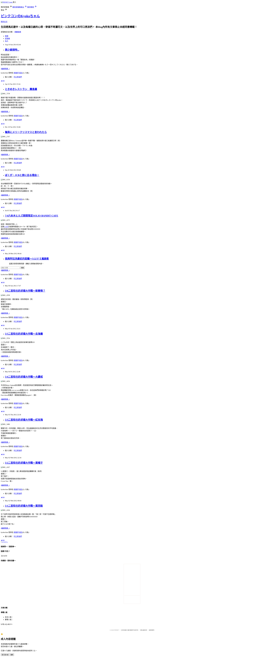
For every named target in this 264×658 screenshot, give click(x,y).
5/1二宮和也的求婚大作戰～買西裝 (24, 505)
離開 (12, 655)
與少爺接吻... (12, 49)
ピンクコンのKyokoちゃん (20, 16)
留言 (20, 73)
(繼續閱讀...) (5, 69)
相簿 (6, 36)
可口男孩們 (18, 77)
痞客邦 (16, 73)
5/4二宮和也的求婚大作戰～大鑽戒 (24, 376)
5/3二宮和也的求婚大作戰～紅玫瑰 (24, 419)
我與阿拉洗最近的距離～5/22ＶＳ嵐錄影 (27, 258)
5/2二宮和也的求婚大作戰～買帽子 (24, 462)
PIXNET (116, 630)
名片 (6, 41)
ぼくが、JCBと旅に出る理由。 (22, 175)
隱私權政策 (143, 630)
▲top (3, 80)
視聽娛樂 (17, 32)
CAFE (6, 227)
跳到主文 (4, 22)
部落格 (7, 38)
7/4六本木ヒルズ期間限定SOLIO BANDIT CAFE (31, 215)
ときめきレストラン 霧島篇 (21, 89)
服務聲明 (151, 630)
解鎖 (22, 268)
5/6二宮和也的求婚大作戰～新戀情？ (25, 290)
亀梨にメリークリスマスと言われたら (26, 132)
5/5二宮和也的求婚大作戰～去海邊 (24, 333)
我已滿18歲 (5, 655)
